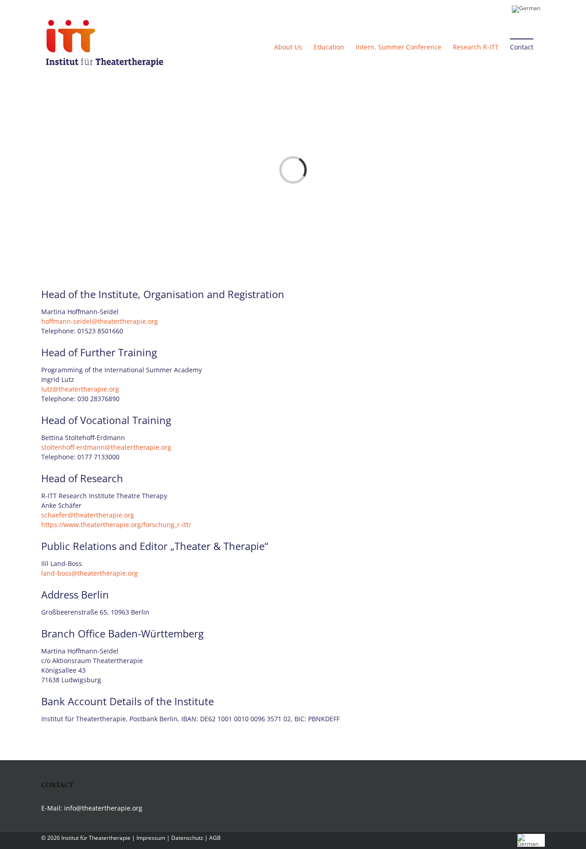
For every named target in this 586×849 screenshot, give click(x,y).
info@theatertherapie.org (103, 808)
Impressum (150, 838)
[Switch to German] (526, 8)
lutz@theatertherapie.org (80, 389)
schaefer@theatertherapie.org (87, 515)
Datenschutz (187, 838)
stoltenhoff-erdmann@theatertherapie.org (106, 447)
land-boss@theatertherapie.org (89, 573)
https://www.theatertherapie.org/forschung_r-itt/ (116, 524)
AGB (215, 838)
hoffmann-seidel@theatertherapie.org (99, 321)
